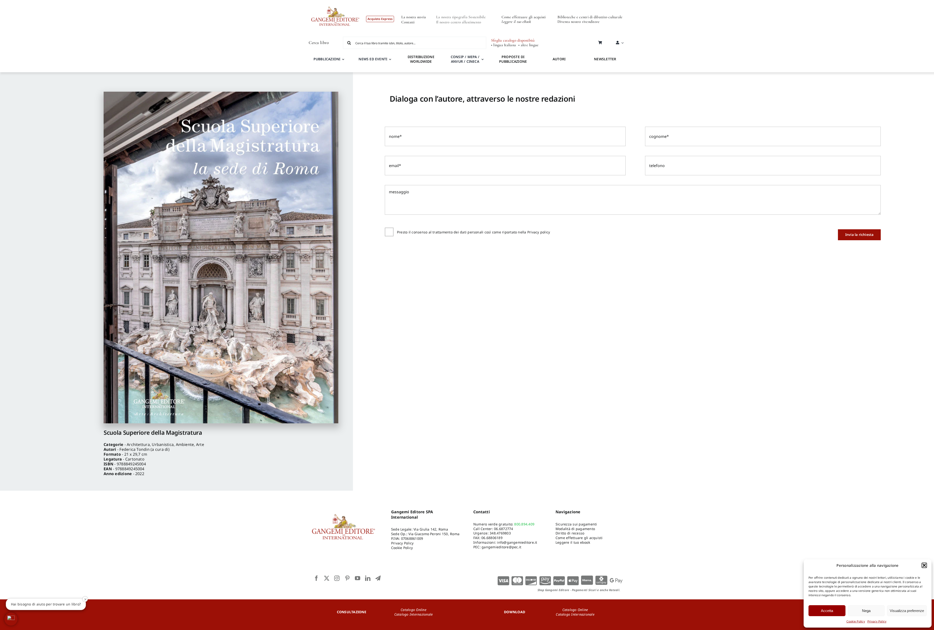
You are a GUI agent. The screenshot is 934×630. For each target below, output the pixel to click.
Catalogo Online (413, 609)
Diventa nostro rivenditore (578, 21)
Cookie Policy (855, 621)
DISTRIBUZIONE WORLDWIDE (421, 59)
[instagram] (337, 578)
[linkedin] (367, 578)
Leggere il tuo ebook (573, 542)
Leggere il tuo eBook (516, 21)
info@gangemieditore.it (517, 542)
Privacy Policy (876, 621)
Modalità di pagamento (575, 528)
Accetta (827, 611)
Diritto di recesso (570, 533)
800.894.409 (524, 524)
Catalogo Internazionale (413, 614)
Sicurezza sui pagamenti (576, 524)
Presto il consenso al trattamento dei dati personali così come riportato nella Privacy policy (473, 232)
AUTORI (559, 59)
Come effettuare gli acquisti (524, 17)
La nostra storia (413, 17)
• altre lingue (528, 45)
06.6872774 (503, 528)
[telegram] (378, 578)
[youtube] (357, 578)
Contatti (408, 22)
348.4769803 (500, 533)
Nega (866, 611)
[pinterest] (347, 578)
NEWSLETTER (605, 59)
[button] (924, 565)
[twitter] (326, 578)
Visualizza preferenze (907, 611)
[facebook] (316, 578)
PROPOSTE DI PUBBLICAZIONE (513, 59)
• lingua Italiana (503, 45)
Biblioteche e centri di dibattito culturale (589, 17)
